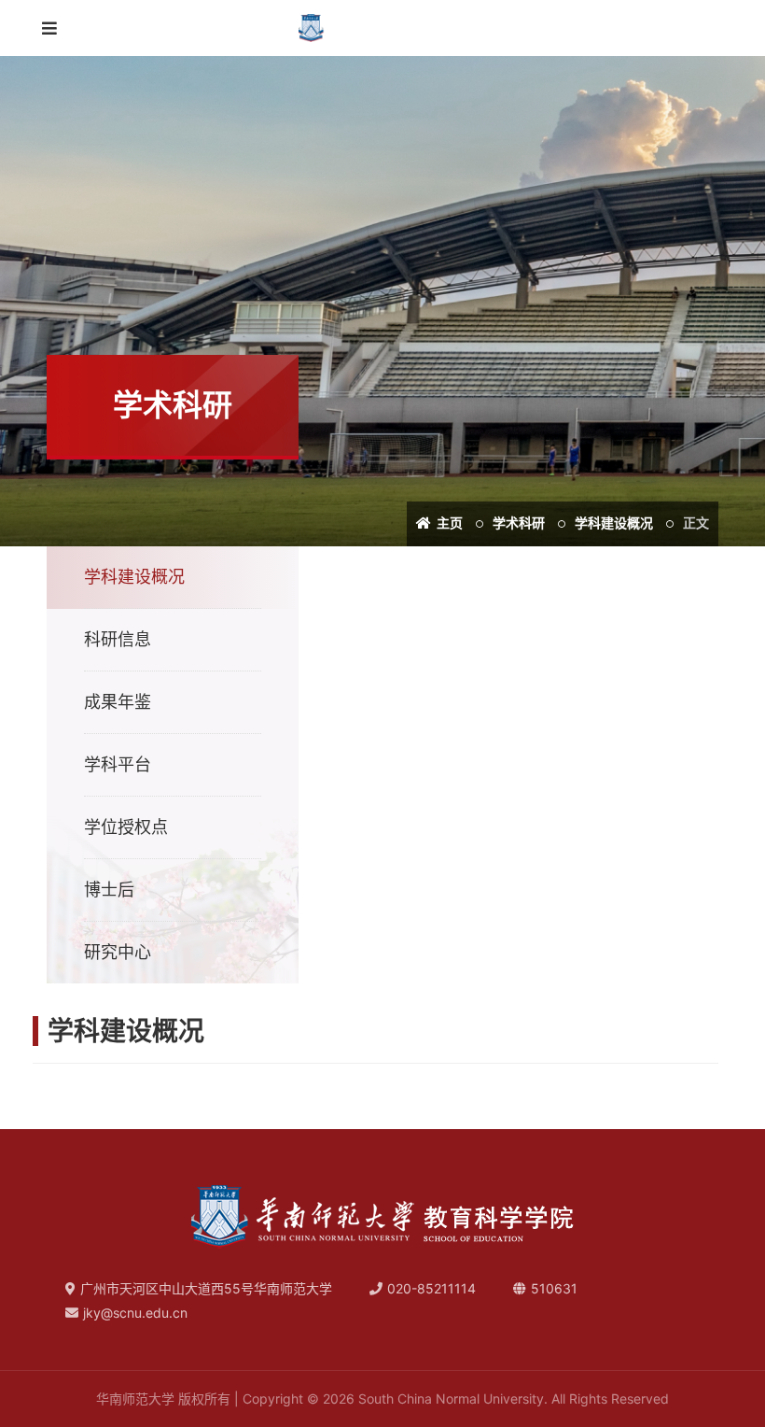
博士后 (109, 889)
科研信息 (117, 639)
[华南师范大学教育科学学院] (383, 28)
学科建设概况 (614, 523)
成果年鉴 (117, 702)
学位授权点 (126, 827)
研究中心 (117, 952)
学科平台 (117, 764)
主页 (448, 523)
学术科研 (519, 523)
